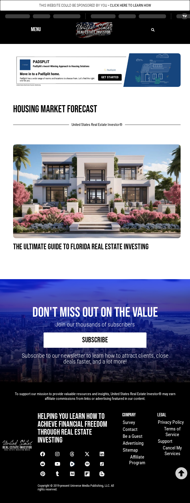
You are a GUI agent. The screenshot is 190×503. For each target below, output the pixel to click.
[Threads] (72, 454)
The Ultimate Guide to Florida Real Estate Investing (81, 247)
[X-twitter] (87, 454)
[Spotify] (87, 464)
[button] (35, 30)
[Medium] (72, 474)
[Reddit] (43, 464)
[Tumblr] (57, 474)
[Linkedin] (102, 454)
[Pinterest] (43, 474)
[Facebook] (43, 454)
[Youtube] (57, 464)
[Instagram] (57, 454)
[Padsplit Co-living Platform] (97, 85)
